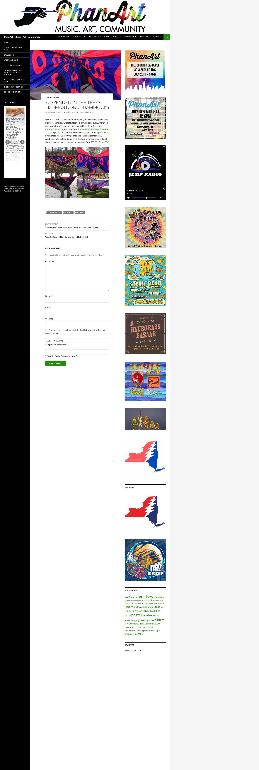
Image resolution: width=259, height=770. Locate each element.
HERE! (106, 142)
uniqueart (129, 633)
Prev (7, 142)
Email (48, 307)
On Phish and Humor (12, 92)
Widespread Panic (11, 60)
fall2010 (127, 603)
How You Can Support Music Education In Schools (13, 72)
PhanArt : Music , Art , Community (22, 36)
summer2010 (153, 623)
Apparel (49, 98)
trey (152, 631)
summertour (145, 627)
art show (146, 597)
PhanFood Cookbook (12, 65)
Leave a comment (86, 112)
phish (157, 610)
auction (127, 601)
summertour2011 (133, 630)
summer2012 (131, 627)
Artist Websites (130, 37)
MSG (159, 606)
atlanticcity (159, 597)
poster (136, 614)
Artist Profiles (95, 37)
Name (48, 296)
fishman (148, 603)
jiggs (128, 606)
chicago (146, 601)
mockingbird (149, 606)
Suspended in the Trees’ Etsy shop (93, 129)
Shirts (159, 620)
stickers (134, 623)
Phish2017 (80, 213)
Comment (50, 261)
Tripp (157, 630)
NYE (131, 610)
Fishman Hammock (54, 129)
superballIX (146, 631)
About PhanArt (63, 37)
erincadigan (159, 601)
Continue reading (14, 162)
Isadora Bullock (158, 603)
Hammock (68, 213)
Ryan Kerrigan (131, 620)
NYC (127, 611)
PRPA (156, 616)
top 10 (56, 98)
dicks (152, 600)
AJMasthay (132, 597)
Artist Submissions (111, 37)
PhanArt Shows (79, 37)
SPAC (127, 623)
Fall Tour (133, 603)
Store (6, 42)
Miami (139, 607)
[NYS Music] (145, 512)
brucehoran (134, 601)
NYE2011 (139, 611)
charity (140, 601)
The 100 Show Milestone (13, 87)
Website (49, 318)
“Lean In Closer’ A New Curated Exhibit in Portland (66, 235)
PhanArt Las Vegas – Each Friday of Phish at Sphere (14, 113)
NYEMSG (149, 610)
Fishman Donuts (54, 213)
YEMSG (139, 633)
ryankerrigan (143, 620)
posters (148, 615)
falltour (140, 603)
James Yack (70, 112)
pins (128, 615)
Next (22, 142)
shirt (153, 620)
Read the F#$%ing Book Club (13, 49)
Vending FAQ (144, 37)
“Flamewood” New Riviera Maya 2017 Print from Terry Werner (71, 225)
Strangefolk (9, 55)
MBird (134, 607)
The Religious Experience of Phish (15, 81)
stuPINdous (142, 624)
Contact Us (157, 37)
